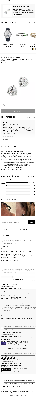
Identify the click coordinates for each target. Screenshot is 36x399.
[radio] (33, 49)
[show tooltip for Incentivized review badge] (12, 286)
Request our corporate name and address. (18, 392)
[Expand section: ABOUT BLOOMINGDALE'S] (18, 326)
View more (5, 139)
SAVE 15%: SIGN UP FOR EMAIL (18, 297)
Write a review (31, 176)
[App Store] (6, 369)
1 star (3, 195)
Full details (18, 15)
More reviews (18, 280)
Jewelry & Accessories (9, 0)
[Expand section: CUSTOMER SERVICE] (18, 318)
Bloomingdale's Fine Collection (22, 9)
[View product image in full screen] (4, 105)
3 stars (3, 189)
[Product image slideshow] (18, 86)
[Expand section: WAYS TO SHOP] (18, 330)
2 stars (3, 192)
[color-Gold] (33, 49)
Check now (24, 348)
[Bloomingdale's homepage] (2, 0)
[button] (18, 86)
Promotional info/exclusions (14, 348)
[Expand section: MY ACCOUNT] (18, 322)
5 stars (3, 182)
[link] (8, 45)
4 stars (3, 186)
